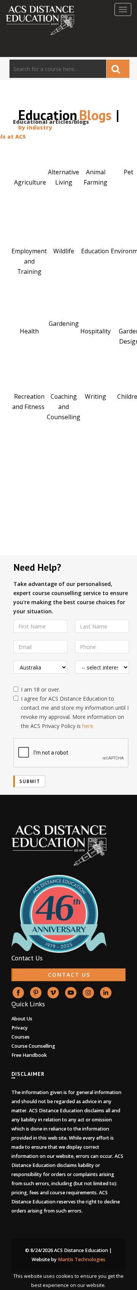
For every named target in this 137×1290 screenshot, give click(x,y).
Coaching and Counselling (63, 406)
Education (95, 251)
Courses (20, 1037)
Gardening (64, 323)
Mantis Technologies (81, 1259)
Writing (95, 396)
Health (29, 331)
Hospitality (95, 331)
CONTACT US (69, 974)
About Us (21, 1018)
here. (88, 725)
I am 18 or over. (40, 689)
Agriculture (30, 182)
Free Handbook (29, 1055)
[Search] (118, 69)
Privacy (19, 1028)
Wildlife (63, 251)
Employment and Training (29, 261)
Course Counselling (33, 1046)
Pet (129, 172)
